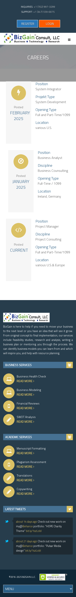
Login (50, 23)
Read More (25, 381)
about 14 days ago (26, 521)
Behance (28, 526)
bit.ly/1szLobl (34, 531)
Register (27, 23)
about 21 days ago (26, 541)
